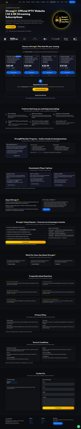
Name (44, 381)
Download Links (25, 242)
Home (20, 1)
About (47, 1)
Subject (44, 392)
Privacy (58, 1)
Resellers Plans (17, 155)
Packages (28, 1)
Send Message (58, 407)
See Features (21, 26)
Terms (62, 1)
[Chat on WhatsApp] (78, 426)
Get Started (72, 1)
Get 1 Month (31, 72)
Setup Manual (52, 1)
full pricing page (25, 86)
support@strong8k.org (13, 382)
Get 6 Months (67, 72)
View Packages (11, 26)
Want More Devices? (40, 89)
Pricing (23, 1)
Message (44, 397)
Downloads (43, 1)
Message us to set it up (57, 302)
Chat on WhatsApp (58, 423)
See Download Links (11, 184)
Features (33, 1)
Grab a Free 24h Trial (40, 95)
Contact (66, 1)
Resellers (37, 1)
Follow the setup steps (40, 152)
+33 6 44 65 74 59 (14, 381)
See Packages (46, 209)
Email (44, 387)
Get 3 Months (49, 72)
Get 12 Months (13, 72)
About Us (42, 419)
